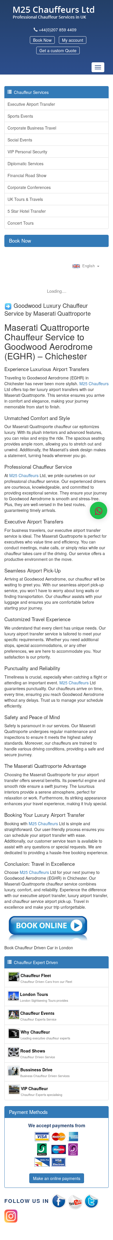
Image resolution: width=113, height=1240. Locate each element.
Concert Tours (21, 223)
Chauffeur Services (30, 92)
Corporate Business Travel (32, 128)
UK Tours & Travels (25, 199)
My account (72, 40)
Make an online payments (56, 1178)
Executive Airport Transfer (31, 104)
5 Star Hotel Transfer (27, 211)
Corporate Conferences (29, 187)
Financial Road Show (27, 175)
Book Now (42, 40)
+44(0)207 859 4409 (57, 29)
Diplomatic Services (25, 163)
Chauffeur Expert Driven (35, 962)
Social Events (20, 140)
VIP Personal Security (27, 151)
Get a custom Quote (57, 50)
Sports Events (20, 116)
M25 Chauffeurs (94, 383)
